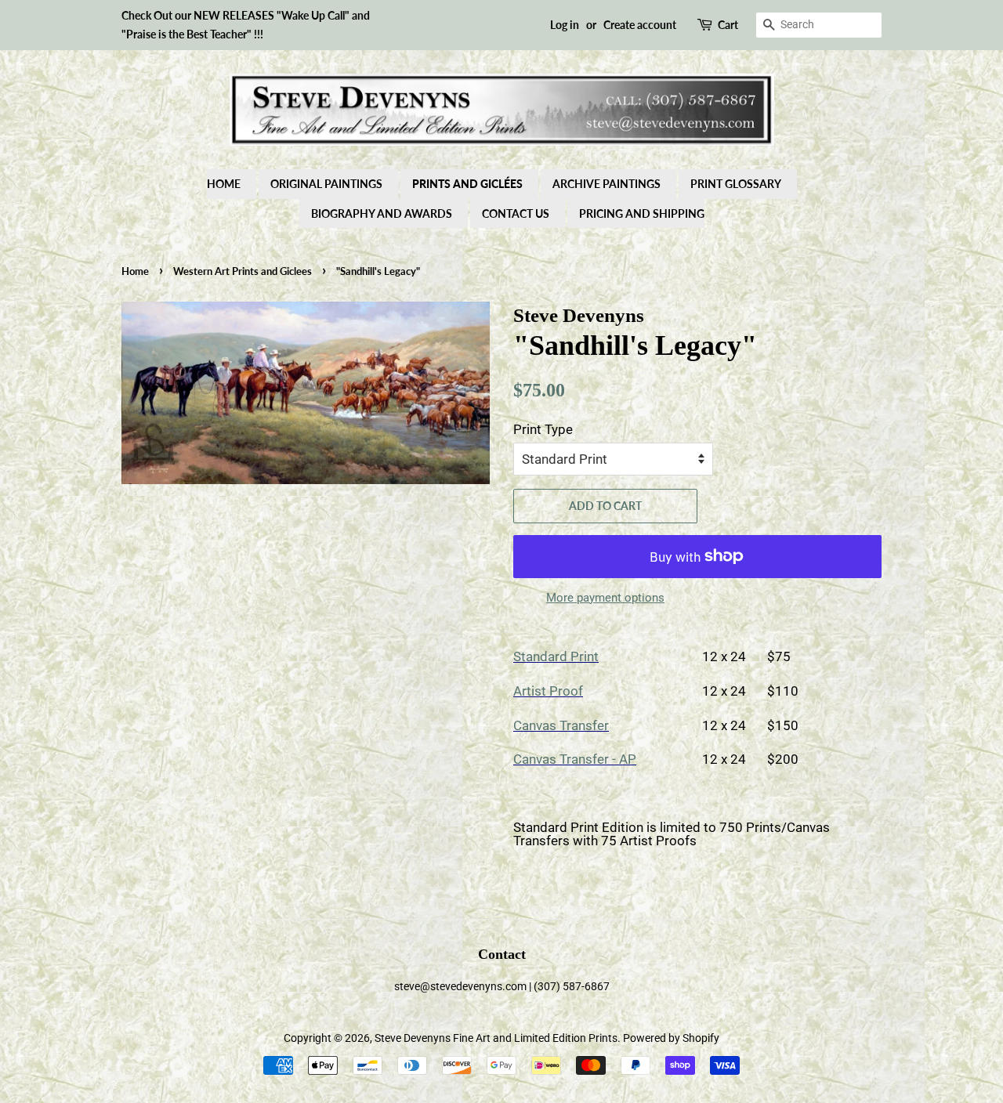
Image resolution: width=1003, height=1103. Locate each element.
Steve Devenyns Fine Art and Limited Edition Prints (496, 1038)
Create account (639, 24)
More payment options (605, 598)
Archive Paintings (606, 183)
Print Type (543, 429)
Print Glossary (735, 183)
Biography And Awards (381, 213)
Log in (564, 24)
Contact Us (515, 213)
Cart (728, 24)
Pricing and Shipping (641, 213)
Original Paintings (326, 183)
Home (224, 183)
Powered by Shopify (671, 1038)
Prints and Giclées (467, 183)
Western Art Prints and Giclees (242, 271)
